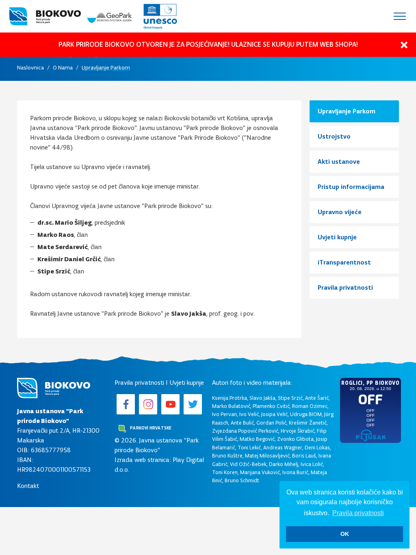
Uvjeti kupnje (337, 237)
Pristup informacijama (351, 187)
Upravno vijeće (340, 212)
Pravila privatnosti (345, 287)
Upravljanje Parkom (106, 67)
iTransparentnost (344, 262)
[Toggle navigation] (400, 16)
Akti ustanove (339, 161)
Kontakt (28, 486)
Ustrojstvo (334, 136)
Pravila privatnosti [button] (358, 512)
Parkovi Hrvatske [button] (150, 428)
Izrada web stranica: (143, 460)
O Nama (63, 67)
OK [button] (344, 534)
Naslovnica (30, 67)
